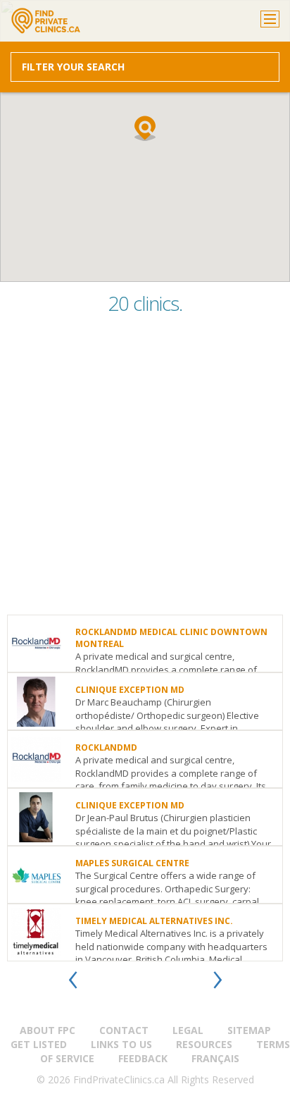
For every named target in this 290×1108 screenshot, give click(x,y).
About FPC (47, 1030)
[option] (145, 788)
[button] (145, 128)
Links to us (121, 1044)
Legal (187, 1030)
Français (215, 1058)
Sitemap (249, 1030)
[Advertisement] (145, 469)
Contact (124, 1030)
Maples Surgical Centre (132, 863)
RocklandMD (106, 747)
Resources (204, 1044)
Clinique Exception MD (129, 690)
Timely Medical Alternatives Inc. (154, 921)
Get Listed (39, 1044)
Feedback (143, 1058)
